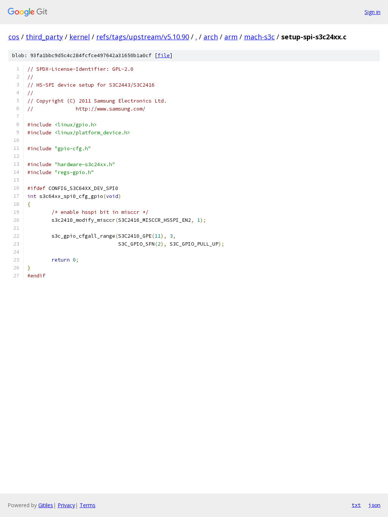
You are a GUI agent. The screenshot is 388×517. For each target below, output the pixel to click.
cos (13, 36)
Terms (87, 505)
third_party (44, 36)
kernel (79, 36)
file (164, 55)
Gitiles (45, 505)
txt (356, 504)
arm (231, 36)
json (374, 504)
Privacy (66, 505)
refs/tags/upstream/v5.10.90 (142, 36)
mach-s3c (259, 36)
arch (210, 36)
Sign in (372, 12)
